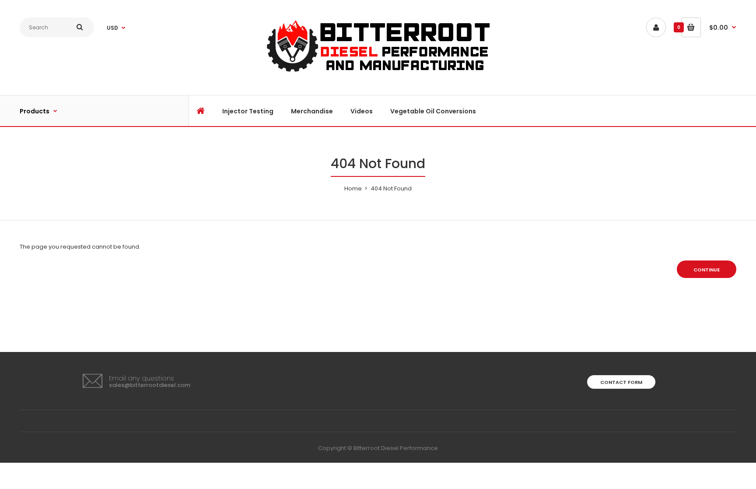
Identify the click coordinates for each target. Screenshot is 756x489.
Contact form (621, 382)
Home (353, 188)
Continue (706, 269)
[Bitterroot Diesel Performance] (378, 72)
